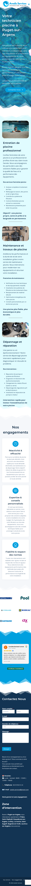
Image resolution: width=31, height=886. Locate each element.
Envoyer (7, 749)
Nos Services (6, 880)
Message (6, 732)
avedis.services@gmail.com (19, 790)
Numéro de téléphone (10, 724)
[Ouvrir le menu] (28, 3)
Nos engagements (17, 880)
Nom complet (7, 709)
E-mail (5, 716)
